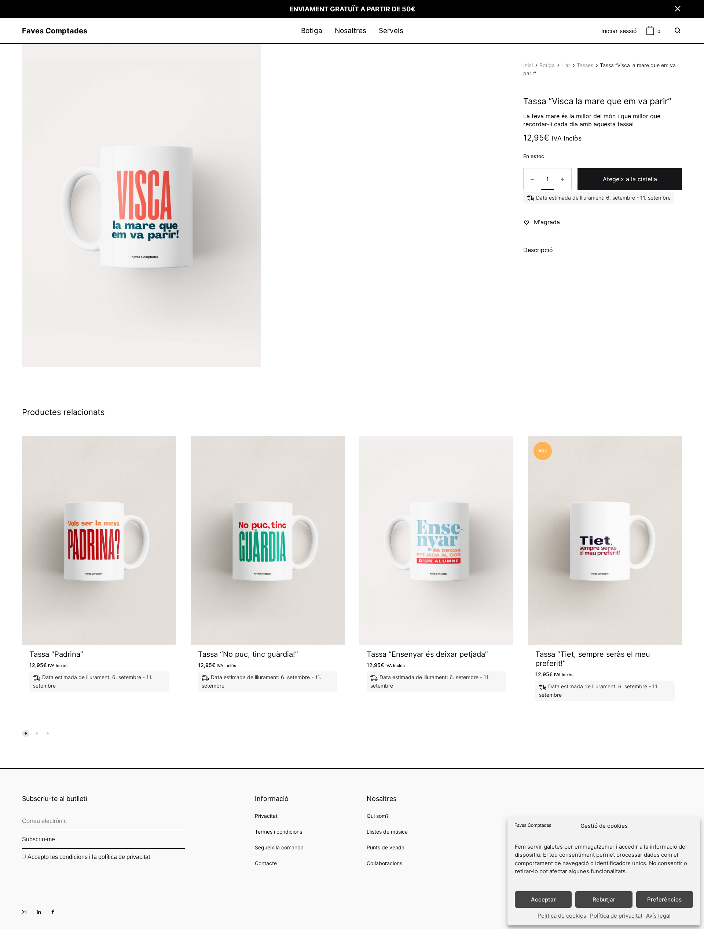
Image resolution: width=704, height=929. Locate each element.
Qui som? (378, 816)
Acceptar (543, 899)
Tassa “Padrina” (56, 654)
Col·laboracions (384, 863)
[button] (25, 733)
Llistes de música (387, 831)
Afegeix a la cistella (630, 179)
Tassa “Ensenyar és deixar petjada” (427, 654)
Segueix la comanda (279, 847)
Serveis (391, 31)
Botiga (311, 31)
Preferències (664, 899)
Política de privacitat (616, 915)
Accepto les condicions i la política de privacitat (88, 857)
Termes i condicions (278, 831)
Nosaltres (350, 31)
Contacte (266, 863)
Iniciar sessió (619, 30)
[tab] (538, 251)
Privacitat (266, 816)
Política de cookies (562, 915)
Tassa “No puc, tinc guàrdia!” (248, 654)
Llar (565, 65)
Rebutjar (604, 899)
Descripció (538, 250)
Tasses (585, 65)
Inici (528, 65)
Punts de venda (385, 847)
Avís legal (658, 915)
